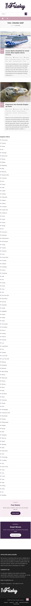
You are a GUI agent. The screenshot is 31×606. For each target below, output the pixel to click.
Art (2, 149)
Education (4, 235)
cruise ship (8, 111)
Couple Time (5, 209)
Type (3, 479)
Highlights (4, 311)
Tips (3, 463)
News (3, 396)
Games (3, 270)
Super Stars (5, 450)
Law (3, 343)
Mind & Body (5, 371)
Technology (4, 457)
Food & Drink (5, 257)
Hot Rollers (4, 327)
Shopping (4, 435)
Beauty (3, 159)
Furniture (4, 260)
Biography (4, 165)
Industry (4, 333)
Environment (5, 241)
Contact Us (11, 602)
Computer (4, 206)
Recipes (4, 419)
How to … (4, 330)
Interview (4, 339)
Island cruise (8, 112)
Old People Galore (17, 61)
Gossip (3, 282)
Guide (3, 285)
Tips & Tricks (5, 466)
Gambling (4, 266)
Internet (4, 336)
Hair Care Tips (5, 295)
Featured (4, 251)
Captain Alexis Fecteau (15, 59)
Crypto (3, 219)
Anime (3, 146)
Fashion (4, 247)
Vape (3, 482)
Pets (3, 406)
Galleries (4, 263)
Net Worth (4, 393)
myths (10, 61)
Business (4, 171)
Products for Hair (6, 412)
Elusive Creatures (21, 111)
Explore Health (15, 513)
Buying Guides (5, 175)
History (3, 314)
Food (3, 254)
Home (3, 320)
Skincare (4, 438)
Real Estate (4, 415)
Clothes (4, 203)
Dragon (14, 111)
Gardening (4, 273)
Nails (3, 390)
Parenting (4, 400)
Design (3, 225)
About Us (6, 602)
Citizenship (4, 197)
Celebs (3, 190)
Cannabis (4, 178)
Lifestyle (4, 352)
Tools (3, 469)
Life (3, 349)
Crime (3, 216)
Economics (4, 232)
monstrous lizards (22, 112)
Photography (5, 409)
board (6, 59)
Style (3, 447)
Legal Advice (5, 346)
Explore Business (15, 535)
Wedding (4, 495)
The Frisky (9, 57)
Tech (3, 454)
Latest (16, 602)
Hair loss (4, 301)
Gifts (3, 276)
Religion (4, 425)
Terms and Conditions (23, 602)
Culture (3, 222)
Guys (3, 289)
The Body (4, 460)
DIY (3, 228)
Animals (4, 143)
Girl (3, 279)
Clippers (4, 200)
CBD (3, 187)
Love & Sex (4, 355)
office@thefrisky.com (8, 580)
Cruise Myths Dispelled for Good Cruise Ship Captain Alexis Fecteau (17, 52)
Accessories (5, 140)
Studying (4, 444)
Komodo (15, 112)
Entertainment (5, 238)
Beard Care (4, 155)
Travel (20, 57)
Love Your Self (5, 358)
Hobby (3, 317)
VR (2, 492)
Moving (3, 384)
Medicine (4, 368)
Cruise (23, 59)
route (6, 114)
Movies (3, 381)
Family (3, 244)
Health (3, 308)
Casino (3, 184)
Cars (3, 181)
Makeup (4, 362)
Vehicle (3, 485)
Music (3, 387)
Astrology (4, 152)
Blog (3, 168)
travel (24, 61)
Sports (3, 441)
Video (3, 488)
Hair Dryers (4, 298)
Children (4, 194)
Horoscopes (5, 324)
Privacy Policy (16, 604)
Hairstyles (4, 305)
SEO (3, 431)
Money (3, 374)
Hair (3, 292)
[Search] (26, 14)
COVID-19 (4, 213)
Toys (3, 473)
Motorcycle (4, 377)
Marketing (4, 365)
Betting (3, 162)
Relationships (5, 422)
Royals (3, 428)
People (3, 403)
